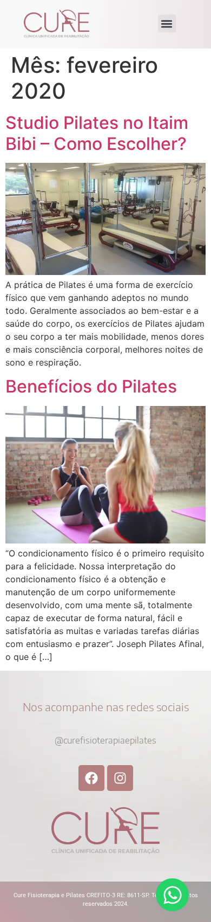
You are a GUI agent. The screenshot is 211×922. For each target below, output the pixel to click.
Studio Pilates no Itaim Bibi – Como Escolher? (96, 133)
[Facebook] (91, 778)
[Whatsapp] (172, 894)
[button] (167, 23)
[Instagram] (120, 778)
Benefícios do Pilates (91, 386)
